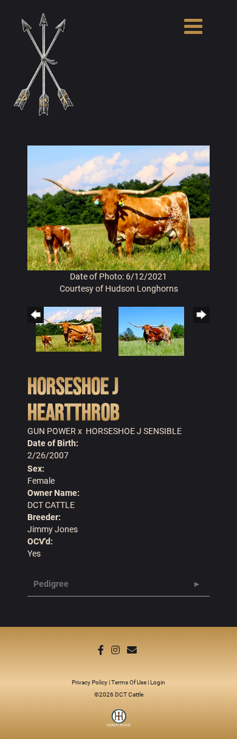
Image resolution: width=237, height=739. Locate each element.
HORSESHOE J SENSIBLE (134, 430)
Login (157, 682)
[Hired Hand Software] (119, 722)
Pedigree (51, 583)
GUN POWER (51, 430)
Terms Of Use (128, 682)
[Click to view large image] (118, 207)
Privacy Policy (90, 682)
